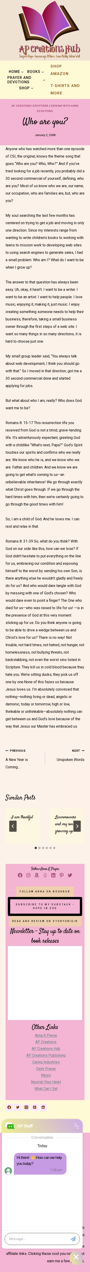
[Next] (77, 826)
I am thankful (22, 817)
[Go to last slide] (13, 826)
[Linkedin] (43, 1107)
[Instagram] (26, 1107)
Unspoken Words (70, 755)
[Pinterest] (34, 1107)
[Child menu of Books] (35, 72)
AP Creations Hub (46, 1048)
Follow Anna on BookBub (45, 891)
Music (46, 1075)
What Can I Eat (45, 1088)
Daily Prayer (46, 1069)
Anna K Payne (46, 1035)
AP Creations (46, 1042)
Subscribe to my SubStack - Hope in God (45, 906)
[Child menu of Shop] (26, 88)
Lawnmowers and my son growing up (65, 824)
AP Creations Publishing (46, 1055)
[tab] (36, 848)
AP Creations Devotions (30, 105)
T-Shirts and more (65, 89)
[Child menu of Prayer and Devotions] (26, 80)
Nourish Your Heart (46, 1082)
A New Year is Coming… (17, 759)
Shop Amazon (60, 70)
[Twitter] (17, 1107)
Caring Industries (46, 1062)
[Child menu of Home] (16, 72)
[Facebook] (9, 1107)
